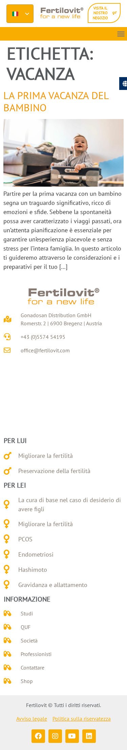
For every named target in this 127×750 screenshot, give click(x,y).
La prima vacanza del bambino (56, 101)
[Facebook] (38, 736)
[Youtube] (72, 736)
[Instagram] (55, 736)
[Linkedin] (89, 736)
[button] (121, 34)
